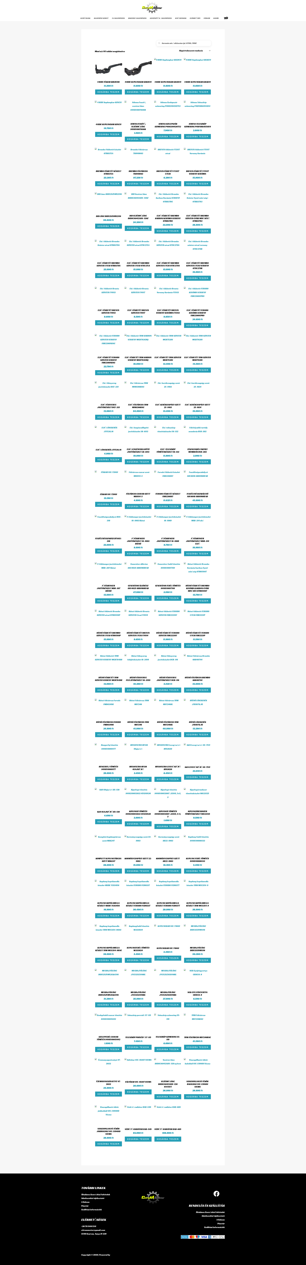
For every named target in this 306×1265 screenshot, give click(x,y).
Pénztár (85, 1206)
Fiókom (207, 18)
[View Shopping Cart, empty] (225, 18)
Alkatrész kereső (101, 18)
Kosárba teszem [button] (109, 92)
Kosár (216, 18)
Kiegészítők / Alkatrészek (161, 18)
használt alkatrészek (137, 18)
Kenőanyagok (180, 18)
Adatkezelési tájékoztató (92, 1198)
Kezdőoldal (85, 18)
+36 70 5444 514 (88, 1226)
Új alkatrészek (118, 18)
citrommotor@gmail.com (93, 1230)
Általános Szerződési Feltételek (95, 1194)
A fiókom (85, 1202)
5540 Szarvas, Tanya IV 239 (94, 1234)
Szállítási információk (91, 1209)
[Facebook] (216, 1193)
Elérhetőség (195, 18)
